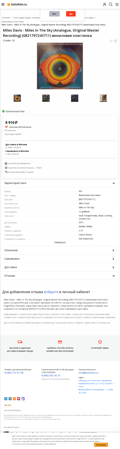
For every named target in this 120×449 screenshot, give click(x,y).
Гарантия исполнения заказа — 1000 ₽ (25, 168)
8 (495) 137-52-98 (13, 372)
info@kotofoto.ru (88, 372)
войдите (51, 291)
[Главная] (6, 17)
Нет (54, 13)
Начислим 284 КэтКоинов (20, 127)
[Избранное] (111, 41)
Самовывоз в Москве (17, 152)
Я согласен (101, 445)
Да (70, 13)
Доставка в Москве (16, 146)
